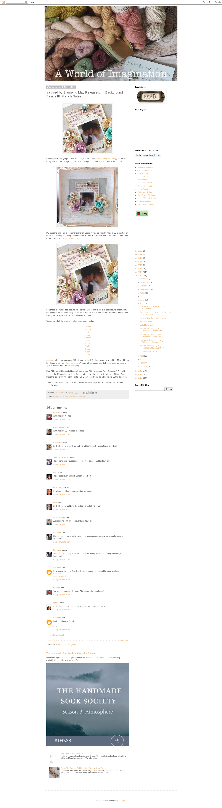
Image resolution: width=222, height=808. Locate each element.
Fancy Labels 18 (70, 238)
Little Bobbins (143, 174)
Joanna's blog (72, 363)
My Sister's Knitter (144, 192)
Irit (88, 332)
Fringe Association (145, 189)
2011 (140, 374)
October (143, 286)
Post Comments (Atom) (67, 645)
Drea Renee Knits (144, 186)
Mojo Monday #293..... (149, 325)
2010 (140, 378)
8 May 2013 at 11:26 (61, 419)
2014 (140, 272)
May (142, 303)
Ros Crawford (59, 427)
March (143, 359)
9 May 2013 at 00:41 (61, 610)
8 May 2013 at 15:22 (61, 479)
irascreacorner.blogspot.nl (63, 576)
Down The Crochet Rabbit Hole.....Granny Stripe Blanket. (84, 768)
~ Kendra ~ (58, 442)
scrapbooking (81, 396)
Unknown (57, 568)
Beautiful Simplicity (145, 167)
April (142, 356)
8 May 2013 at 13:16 (61, 464)
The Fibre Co (142, 177)
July (142, 296)
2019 (140, 254)
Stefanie (56, 588)
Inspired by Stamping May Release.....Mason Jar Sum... (152, 347)
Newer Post (52, 640)
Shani (87, 349)
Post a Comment (57, 635)
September (145, 289)
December (144, 279)
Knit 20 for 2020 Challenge (72, 753)
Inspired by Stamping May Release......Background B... (152, 341)
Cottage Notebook (144, 201)
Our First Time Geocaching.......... (153, 351)
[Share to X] (90, 392)
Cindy (87, 343)
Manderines (142, 180)
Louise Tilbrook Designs (147, 198)
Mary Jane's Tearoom (146, 204)
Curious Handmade (145, 171)
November (144, 282)
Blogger (122, 801)
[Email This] (84, 392)
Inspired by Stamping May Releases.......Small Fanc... (152, 330)
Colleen (87, 338)
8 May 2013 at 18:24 (61, 580)
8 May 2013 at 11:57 (61, 434)
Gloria (87, 340)
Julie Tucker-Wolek (61, 457)
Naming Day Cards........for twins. (153, 318)
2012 (140, 371)
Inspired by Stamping (107, 158)
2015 (140, 269)
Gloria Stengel (59, 518)
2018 (140, 258)
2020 (140, 251)
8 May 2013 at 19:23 (61, 595)
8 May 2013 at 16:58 (61, 509)
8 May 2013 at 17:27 (61, 542)
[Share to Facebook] (92, 392)
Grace (87, 354)
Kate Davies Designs (146, 195)
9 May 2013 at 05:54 (61, 630)
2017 (140, 261)
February (144, 363)
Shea (87, 352)
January (143, 366)
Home (88, 640)
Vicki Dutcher (59, 487)
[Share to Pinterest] (95, 392)
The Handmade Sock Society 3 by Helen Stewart (71, 653)
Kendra (88, 329)
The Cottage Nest (144, 183)
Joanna (87, 326)
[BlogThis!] (87, 392)
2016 (140, 265)
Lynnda (56, 603)
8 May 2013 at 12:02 (61, 449)
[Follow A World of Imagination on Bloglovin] (148, 157)
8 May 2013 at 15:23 (61, 494)
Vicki (87, 346)
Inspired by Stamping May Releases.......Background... (152, 335)
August (143, 293)
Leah (87, 335)
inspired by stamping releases (64, 396)
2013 (140, 276)
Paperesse (58, 412)
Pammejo (57, 533)
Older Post (123, 640)
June (142, 300)
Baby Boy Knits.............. (149, 321)
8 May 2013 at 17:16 (61, 524)
